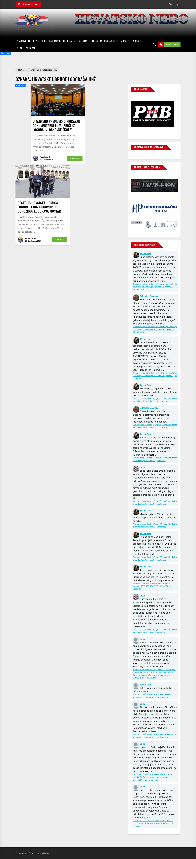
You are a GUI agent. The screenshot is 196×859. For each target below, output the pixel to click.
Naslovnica (23, 41)
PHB (44, 41)
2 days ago (151, 678)
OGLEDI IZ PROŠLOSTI (103, 41)
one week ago (151, 780)
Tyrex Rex (145, 253)
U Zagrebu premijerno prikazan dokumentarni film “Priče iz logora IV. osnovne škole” (56, 125)
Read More (75, 158)
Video (136, 41)
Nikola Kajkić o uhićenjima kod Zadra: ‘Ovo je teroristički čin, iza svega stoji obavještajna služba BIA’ (152, 777)
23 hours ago (163, 427)
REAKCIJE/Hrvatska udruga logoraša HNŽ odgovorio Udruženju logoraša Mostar (39, 207)
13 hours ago (138, 289)
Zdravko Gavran (149, 296)
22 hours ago (163, 401)
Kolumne (83, 41)
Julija (142, 639)
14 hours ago (138, 332)
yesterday (161, 461)
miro (142, 467)
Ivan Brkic (145, 684)
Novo (36, 41)
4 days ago (163, 697)
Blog (20, 48)
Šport (124, 41)
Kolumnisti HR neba (61, 41)
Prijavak (31, 48)
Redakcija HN (45, 157)
